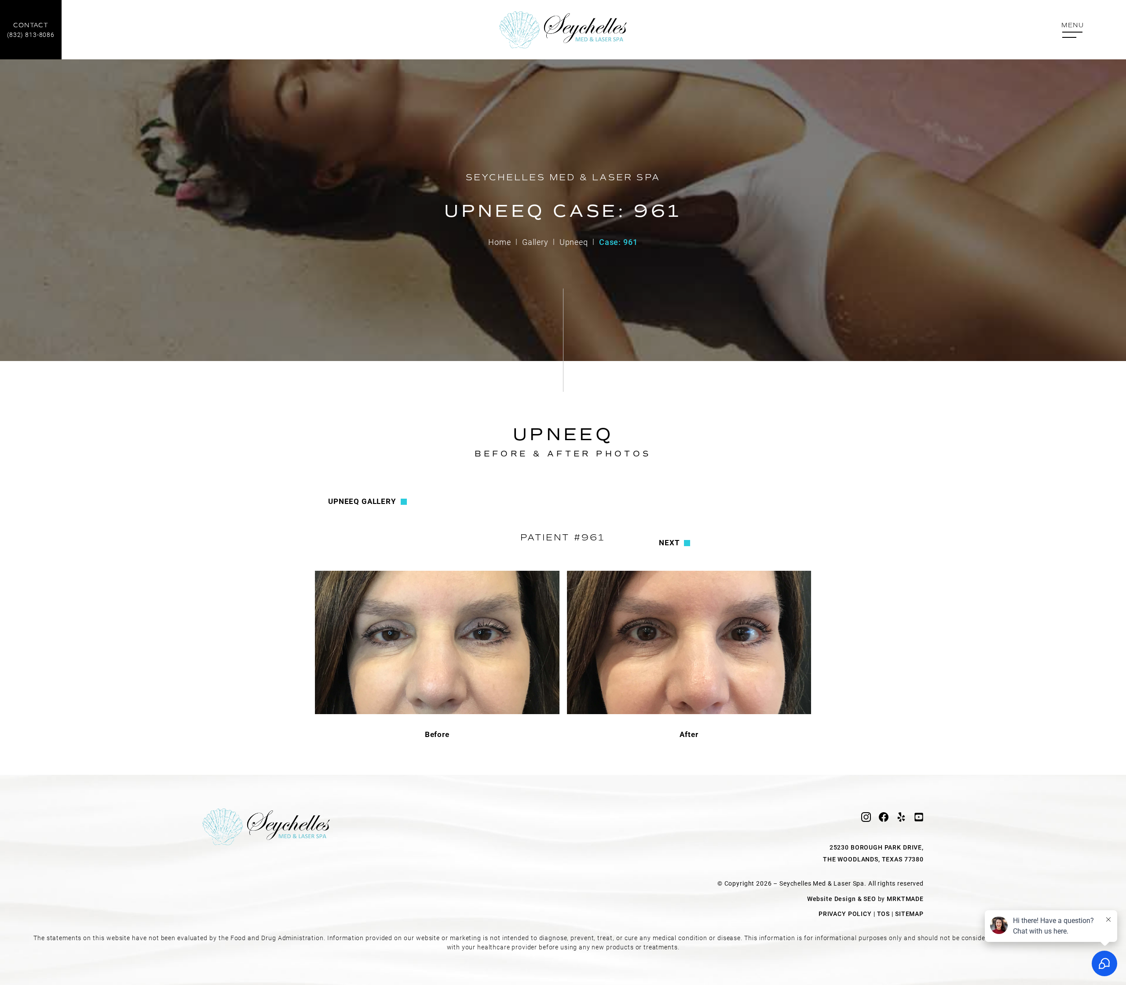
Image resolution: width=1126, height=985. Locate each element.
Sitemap (909, 913)
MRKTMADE (905, 898)
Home (499, 242)
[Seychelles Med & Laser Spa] (563, 29)
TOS (883, 913)
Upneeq (573, 242)
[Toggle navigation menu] (1072, 30)
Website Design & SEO (841, 898)
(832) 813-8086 (31, 30)
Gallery (535, 242)
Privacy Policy (845, 913)
